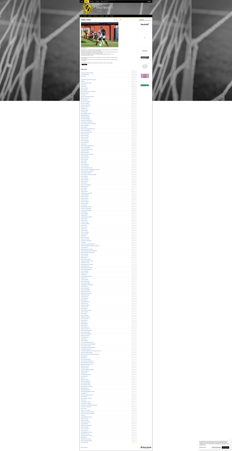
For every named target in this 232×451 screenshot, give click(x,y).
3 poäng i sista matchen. (85, 266)
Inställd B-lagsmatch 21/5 (85, 301)
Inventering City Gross (85, 186)
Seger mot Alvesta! (84, 181)
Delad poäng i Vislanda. (85, 305)
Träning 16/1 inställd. (84, 255)
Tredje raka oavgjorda (85, 379)
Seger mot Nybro (84, 144)
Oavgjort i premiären (84, 430)
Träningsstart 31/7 (84, 393)
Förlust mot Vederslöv (85, 427)
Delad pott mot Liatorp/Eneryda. (86, 293)
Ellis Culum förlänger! (84, 110)
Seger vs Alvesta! (84, 228)
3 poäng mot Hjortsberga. (85, 289)
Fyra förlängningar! (84, 111)
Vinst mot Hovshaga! (84, 203)
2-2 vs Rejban (83, 242)
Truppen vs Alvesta (84, 230)
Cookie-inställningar (84, 447)
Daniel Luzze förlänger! (85, 103)
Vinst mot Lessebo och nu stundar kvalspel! (88, 174)
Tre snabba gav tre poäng (85, 401)
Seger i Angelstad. (84, 308)
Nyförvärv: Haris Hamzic (85, 98)
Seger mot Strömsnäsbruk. (85, 291)
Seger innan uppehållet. (85, 288)
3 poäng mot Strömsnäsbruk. (86, 269)
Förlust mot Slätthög (84, 155)
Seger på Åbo (83, 76)
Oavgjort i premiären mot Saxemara (87, 154)
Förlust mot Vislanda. (84, 279)
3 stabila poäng (83, 274)
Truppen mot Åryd (84, 218)
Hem (82, 1)
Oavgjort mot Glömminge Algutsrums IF (88, 128)
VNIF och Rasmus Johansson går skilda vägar (89, 405)
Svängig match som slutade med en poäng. (88, 79)
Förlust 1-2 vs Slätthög (85, 232)
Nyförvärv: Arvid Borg (84, 93)
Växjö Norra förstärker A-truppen (86, 352)
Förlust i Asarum (84, 86)
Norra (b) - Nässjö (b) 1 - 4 (85, 318)
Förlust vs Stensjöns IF (85, 164)
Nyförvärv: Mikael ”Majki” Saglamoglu (87, 96)
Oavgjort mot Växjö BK (85, 201)
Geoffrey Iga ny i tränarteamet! (86, 240)
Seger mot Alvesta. (84, 325)
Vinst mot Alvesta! (84, 205)
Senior (86, 1)
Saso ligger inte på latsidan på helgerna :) (88, 347)
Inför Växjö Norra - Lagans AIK (86, 403)
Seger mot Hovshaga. (85, 315)
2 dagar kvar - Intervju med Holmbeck (87, 411)
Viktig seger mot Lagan (85, 366)
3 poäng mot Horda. (84, 303)
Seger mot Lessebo (84, 196)
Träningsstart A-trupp (84, 337)
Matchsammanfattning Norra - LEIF (87, 364)
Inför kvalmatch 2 (84, 357)
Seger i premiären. (84, 313)
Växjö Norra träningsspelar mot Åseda (87, 391)
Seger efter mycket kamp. (85, 281)
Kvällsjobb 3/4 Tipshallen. (85, 316)
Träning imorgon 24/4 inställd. (86, 310)
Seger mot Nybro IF (84, 127)
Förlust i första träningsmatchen (86, 440)
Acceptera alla (225, 447)
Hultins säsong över (84, 442)
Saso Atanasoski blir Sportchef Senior (87, 362)
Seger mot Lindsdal (84, 88)
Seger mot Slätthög (84, 423)
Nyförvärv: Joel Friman (85, 106)
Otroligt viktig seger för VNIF (86, 374)
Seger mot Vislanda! (84, 254)
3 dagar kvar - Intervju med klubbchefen (88, 413)
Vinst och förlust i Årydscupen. (86, 330)
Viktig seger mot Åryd (85, 367)
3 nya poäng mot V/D (84, 296)
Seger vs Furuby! (84, 225)
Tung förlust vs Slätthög (85, 223)
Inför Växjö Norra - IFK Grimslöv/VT (87, 386)
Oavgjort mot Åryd (84, 215)
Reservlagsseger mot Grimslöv (86, 206)
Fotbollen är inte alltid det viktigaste (87, 72)
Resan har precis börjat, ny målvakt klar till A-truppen (90, 354)
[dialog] (214, 444)
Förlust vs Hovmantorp (85, 237)
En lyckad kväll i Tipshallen (85, 332)
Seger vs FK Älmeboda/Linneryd (86, 167)
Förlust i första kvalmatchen (86, 359)
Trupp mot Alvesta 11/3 (85, 327)
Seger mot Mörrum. (84, 320)
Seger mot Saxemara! (84, 135)
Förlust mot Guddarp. (84, 272)
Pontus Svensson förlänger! (86, 105)
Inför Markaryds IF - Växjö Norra (86, 398)
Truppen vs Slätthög (84, 233)
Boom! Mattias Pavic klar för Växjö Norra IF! (88, 91)
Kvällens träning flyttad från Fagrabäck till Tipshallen (90, 245)
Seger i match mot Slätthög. (86, 259)
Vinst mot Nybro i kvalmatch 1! (86, 172)
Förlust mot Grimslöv (84, 198)
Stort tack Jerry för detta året (86, 345)
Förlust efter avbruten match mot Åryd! (87, 252)
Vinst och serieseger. (84, 271)
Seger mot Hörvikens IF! (85, 133)
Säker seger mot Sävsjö (85, 433)
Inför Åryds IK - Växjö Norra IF (86, 406)
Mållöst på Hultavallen (85, 388)
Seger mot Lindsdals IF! (85, 152)
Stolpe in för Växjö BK (85, 371)
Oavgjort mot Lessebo (85, 157)
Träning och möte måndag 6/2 (86, 333)
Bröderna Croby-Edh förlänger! (86, 120)
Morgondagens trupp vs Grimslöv (87, 249)
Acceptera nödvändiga (216, 447)
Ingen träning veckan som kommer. (87, 264)
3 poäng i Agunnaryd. (84, 298)
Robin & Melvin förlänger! (85, 116)
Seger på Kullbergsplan (85, 74)
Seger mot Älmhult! (84, 191)
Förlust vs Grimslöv (84, 220)
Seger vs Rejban (84, 162)
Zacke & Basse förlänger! (85, 118)
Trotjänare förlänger (84, 340)
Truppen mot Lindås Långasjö (86, 210)
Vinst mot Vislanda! (84, 176)
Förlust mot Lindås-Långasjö (86, 208)
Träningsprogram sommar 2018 (86, 193)
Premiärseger (83, 94)
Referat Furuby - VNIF (84, 418)
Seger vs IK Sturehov (84, 159)
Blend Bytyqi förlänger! (85, 115)
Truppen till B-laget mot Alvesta (86, 216)
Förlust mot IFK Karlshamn (85, 130)
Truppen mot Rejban (84, 213)
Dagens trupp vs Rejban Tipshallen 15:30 (88, 244)
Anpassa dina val (202, 447)
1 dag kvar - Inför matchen (85, 410)
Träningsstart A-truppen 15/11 (86, 349)
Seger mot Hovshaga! (85, 179)
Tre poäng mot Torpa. (84, 306)
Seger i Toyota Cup (84, 89)
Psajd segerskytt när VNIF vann (86, 432)
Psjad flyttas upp (84, 437)
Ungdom (91, 1)
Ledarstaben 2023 (84, 108)
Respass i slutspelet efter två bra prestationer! (89, 250)
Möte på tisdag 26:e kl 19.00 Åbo (86, 267)
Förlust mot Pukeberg (84, 125)
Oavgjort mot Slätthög (85, 194)
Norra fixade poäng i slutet (85, 384)
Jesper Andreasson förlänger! (86, 113)
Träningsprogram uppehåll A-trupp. (87, 284)
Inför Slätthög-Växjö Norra (85, 389)
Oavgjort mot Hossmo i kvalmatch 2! (87, 171)
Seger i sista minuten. (84, 311)
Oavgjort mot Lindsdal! (85, 137)
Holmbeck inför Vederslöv (85, 381)
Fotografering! (83, 235)
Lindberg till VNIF (84, 372)
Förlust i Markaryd (84, 396)
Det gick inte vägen (84, 355)
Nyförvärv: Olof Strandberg (85, 101)
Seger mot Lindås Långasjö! (86, 184)
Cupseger (82, 81)
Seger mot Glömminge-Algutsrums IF (87, 145)
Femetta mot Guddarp (85, 420)
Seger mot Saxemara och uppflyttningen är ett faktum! (90, 169)
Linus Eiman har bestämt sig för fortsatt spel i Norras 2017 (91, 350)
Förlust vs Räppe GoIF (85, 166)
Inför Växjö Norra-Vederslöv (86, 383)
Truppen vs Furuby (84, 227)
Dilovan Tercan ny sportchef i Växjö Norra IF (88, 123)
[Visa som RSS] (120, 19)
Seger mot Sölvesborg (85, 140)
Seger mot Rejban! (84, 188)
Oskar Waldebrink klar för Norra (86, 416)
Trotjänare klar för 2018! (85, 262)
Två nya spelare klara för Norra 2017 (87, 342)
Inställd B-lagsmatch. (84, 323)
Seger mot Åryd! (84, 189)
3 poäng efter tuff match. (85, 294)
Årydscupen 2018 (84, 257)
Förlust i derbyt (83, 408)
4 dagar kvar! (83, 415)
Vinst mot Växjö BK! (84, 177)
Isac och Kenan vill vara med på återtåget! (88, 344)
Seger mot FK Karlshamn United (86, 132)
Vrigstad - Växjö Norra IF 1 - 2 (86, 328)
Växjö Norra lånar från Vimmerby (86, 435)
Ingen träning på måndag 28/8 (86, 276)
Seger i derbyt (83, 84)
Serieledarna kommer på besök (86, 425)
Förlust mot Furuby (84, 376)
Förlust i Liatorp (86, 20)
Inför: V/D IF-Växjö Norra (85, 428)
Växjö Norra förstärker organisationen (87, 369)
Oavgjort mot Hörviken (85, 150)
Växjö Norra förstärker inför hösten (87, 394)
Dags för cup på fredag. (85, 335)
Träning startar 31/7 (84, 286)
